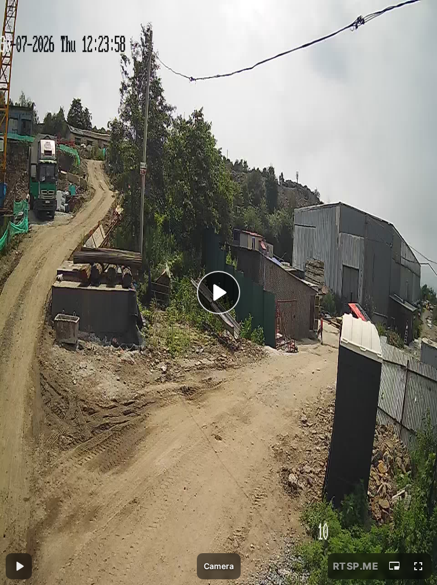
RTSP (356, 566)
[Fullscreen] (418, 566)
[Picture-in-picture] (394, 566)
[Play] (218, 292)
